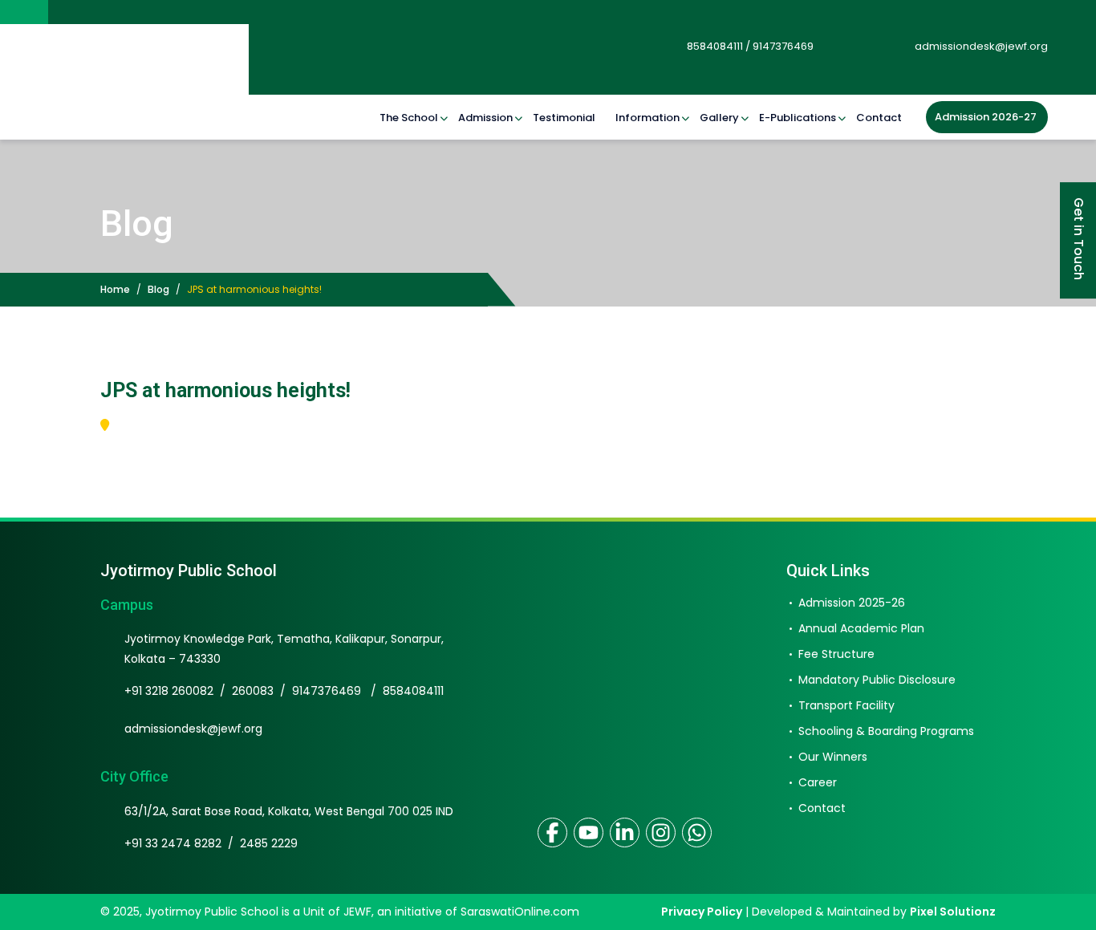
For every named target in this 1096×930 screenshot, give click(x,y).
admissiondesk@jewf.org (980, 46)
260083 (253, 691)
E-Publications (797, 117)
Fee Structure (836, 655)
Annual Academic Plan (861, 629)
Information (647, 117)
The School (409, 117)
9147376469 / (337, 691)
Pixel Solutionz (953, 912)
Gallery (719, 117)
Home (115, 289)
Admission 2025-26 (851, 603)
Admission (485, 117)
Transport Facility (846, 706)
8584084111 (413, 691)
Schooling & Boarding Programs (886, 732)
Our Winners (832, 757)
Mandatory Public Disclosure (877, 680)
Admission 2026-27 (986, 116)
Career (817, 783)
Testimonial (564, 117)
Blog (158, 289)
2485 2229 (269, 844)
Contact (879, 117)
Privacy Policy (701, 912)
